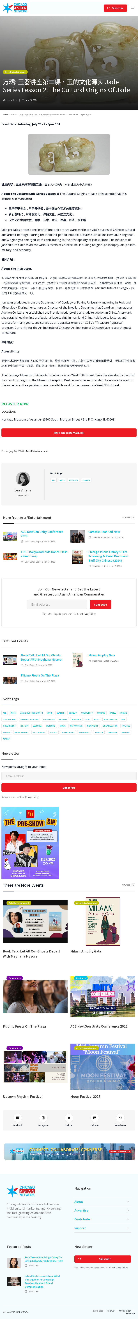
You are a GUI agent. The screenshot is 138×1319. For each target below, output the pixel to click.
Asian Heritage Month (31, 713)
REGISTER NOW (14, 403)
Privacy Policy (89, 613)
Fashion (63, 719)
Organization (110, 726)
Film (87, 719)
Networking (76, 726)
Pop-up (6, 732)
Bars (49, 713)
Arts (62, 480)
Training (112, 732)
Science (53, 732)
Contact (110, 1311)
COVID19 (101, 713)
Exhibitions (49, 719)
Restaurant (39, 732)
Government (9, 726)
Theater (99, 732)
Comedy (73, 713)
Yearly (6, 739)
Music (62, 726)
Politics (126, 726)
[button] (132, 8)
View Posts (23, 495)
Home (5, 114)
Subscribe (118, 8)
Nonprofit (92, 726)
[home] (15, 8)
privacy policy (125, 1311)
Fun (123, 719)
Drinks (123, 713)
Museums (50, 726)
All (53, 480)
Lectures (73, 480)
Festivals (76, 719)
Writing (125, 732)
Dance (113, 713)
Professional (21, 732)
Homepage (130, 1314)
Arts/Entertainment (15, 71)
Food (96, 719)
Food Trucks (110, 719)
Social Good (68, 732)
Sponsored (84, 732)
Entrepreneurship (29, 719)
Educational (9, 719)
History (24, 726)
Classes (86, 480)
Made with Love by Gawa (17, 1312)
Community (87, 713)
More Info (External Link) (69, 433)
